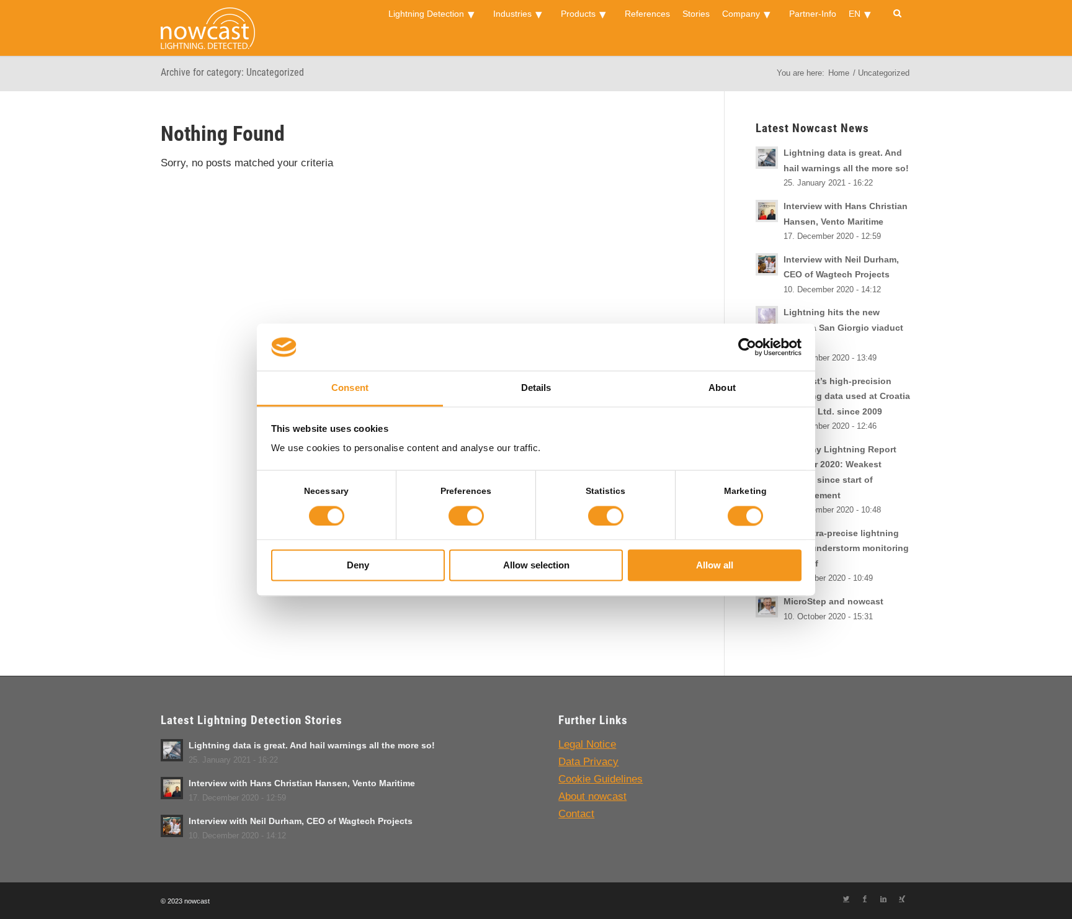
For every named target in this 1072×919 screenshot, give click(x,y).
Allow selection (536, 565)
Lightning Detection (426, 14)
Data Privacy (588, 762)
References (647, 14)
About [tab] (722, 388)
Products (578, 14)
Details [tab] (536, 388)
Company (741, 14)
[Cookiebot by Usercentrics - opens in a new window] (747, 347)
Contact (576, 814)
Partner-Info (812, 14)
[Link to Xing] (902, 898)
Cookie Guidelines (600, 779)
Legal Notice (587, 744)
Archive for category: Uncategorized (232, 72)
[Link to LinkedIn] (883, 898)
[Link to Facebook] (864, 898)
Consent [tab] (349, 388)
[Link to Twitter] (846, 898)
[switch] (466, 516)
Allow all (714, 565)
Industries (512, 14)
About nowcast (592, 796)
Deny (358, 565)
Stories (696, 14)
